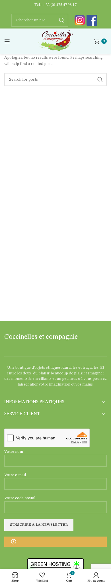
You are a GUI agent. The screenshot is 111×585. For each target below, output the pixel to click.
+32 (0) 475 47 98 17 (59, 5)
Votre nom (13, 452)
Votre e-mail (15, 475)
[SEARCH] (100, 79)
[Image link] (79, 20)
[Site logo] (55, 41)
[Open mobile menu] (7, 41)
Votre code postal (19, 498)
